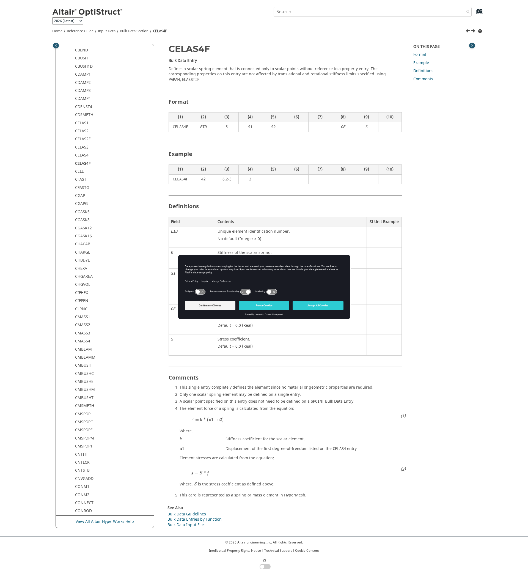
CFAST (80, 179)
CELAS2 (82, 131)
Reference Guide (80, 31)
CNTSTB (82, 470)
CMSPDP (82, 414)
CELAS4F (160, 31)
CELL (79, 171)
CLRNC (81, 309)
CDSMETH (84, 115)
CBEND (81, 50)
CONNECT (84, 503)
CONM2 (82, 495)
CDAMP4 (83, 98)
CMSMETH (84, 406)
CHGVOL (82, 284)
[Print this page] (480, 31)
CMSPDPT (84, 446)
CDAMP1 (83, 74)
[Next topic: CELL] (474, 31)
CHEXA (81, 268)
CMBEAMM (85, 357)
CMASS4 (82, 341)
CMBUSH (83, 365)
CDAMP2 (83, 83)
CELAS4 (82, 155)
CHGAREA (84, 276)
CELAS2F (82, 139)
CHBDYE (82, 260)
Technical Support (278, 550)
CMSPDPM (84, 438)
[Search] (466, 12)
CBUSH (81, 58)
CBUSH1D (84, 66)
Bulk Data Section (134, 31)
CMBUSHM (85, 389)
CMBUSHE (84, 382)
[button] (73, 50)
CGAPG (81, 204)
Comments (423, 79)
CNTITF (81, 454)
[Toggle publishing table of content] (56, 45)
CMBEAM (83, 349)
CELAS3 (82, 147)
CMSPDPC (84, 422)
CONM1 (82, 487)
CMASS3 (82, 333)
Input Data (107, 31)
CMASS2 (82, 325)
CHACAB (82, 244)
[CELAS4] (468, 31)
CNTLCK (82, 462)
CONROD (83, 511)
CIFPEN (81, 301)
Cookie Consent (307, 550)
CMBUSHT (84, 398)
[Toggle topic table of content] (472, 45)
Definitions (423, 71)
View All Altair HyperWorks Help (105, 521)
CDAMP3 (83, 91)
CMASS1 (82, 317)
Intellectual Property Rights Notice (235, 550)
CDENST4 (83, 107)
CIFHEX (81, 293)
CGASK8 (82, 220)
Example (421, 63)
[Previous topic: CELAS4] (468, 31)
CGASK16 (83, 236)
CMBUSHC (84, 374)
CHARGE (82, 252)
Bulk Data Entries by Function (194, 519)
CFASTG (82, 188)
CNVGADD (84, 479)
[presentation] (207, 420)
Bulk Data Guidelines (186, 514)
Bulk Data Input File (185, 525)
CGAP (80, 196)
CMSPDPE (84, 430)
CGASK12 (83, 228)
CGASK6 (82, 212)
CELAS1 (82, 123)
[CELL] (474, 31)
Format (419, 54)
